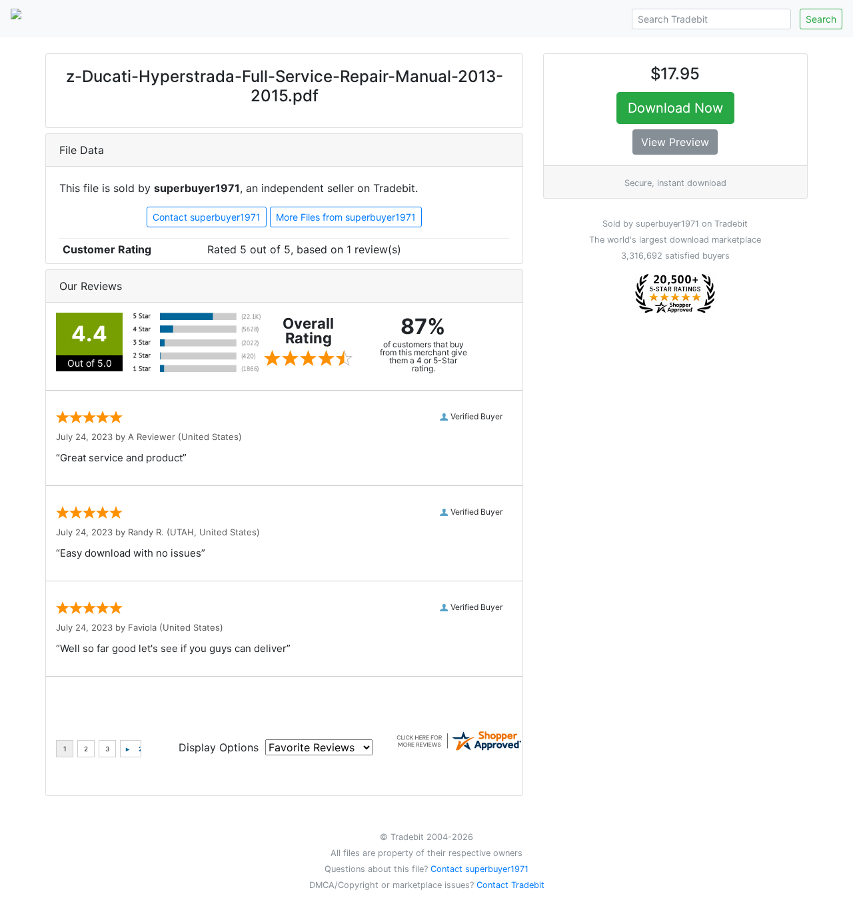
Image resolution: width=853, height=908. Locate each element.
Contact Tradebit (510, 885)
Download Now (675, 108)
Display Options (219, 747)
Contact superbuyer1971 (207, 217)
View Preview (675, 142)
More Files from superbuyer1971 (346, 217)
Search (821, 19)
